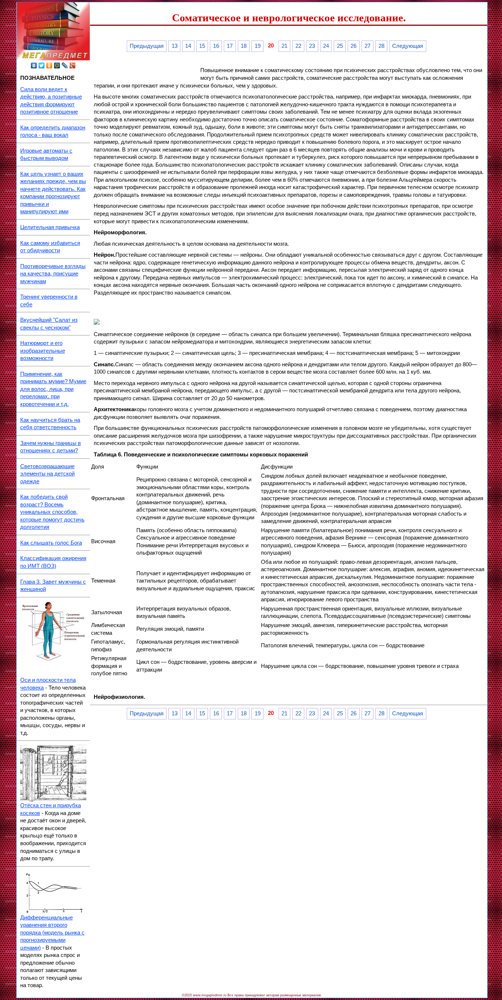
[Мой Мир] (57, 65)
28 (381, 46)
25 (340, 46)
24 (326, 46)
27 (367, 46)
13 (175, 46)
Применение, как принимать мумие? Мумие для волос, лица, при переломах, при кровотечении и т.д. (53, 389)
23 (312, 46)
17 (230, 46)
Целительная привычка (50, 227)
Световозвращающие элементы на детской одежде (47, 473)
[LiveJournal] (65, 65)
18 (244, 46)
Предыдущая (147, 46)
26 (353, 46)
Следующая (407, 46)
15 (202, 46)
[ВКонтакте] (34, 65)
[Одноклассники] (49, 65)
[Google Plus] (72, 65)
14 (188, 46)
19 (258, 46)
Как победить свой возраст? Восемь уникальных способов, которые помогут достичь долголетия (52, 512)
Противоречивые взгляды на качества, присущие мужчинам (53, 273)
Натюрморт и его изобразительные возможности (42, 350)
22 (298, 46)
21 (284, 46)
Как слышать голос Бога (51, 543)
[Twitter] (42, 65)
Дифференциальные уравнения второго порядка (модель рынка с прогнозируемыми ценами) (52, 933)
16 (216, 46)
